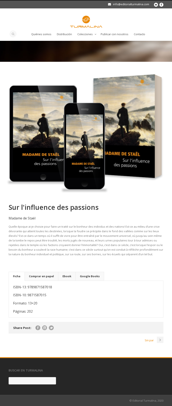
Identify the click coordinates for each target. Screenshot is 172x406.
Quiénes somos (41, 34)
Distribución (64, 34)
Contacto (139, 34)
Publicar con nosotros (114, 34)
